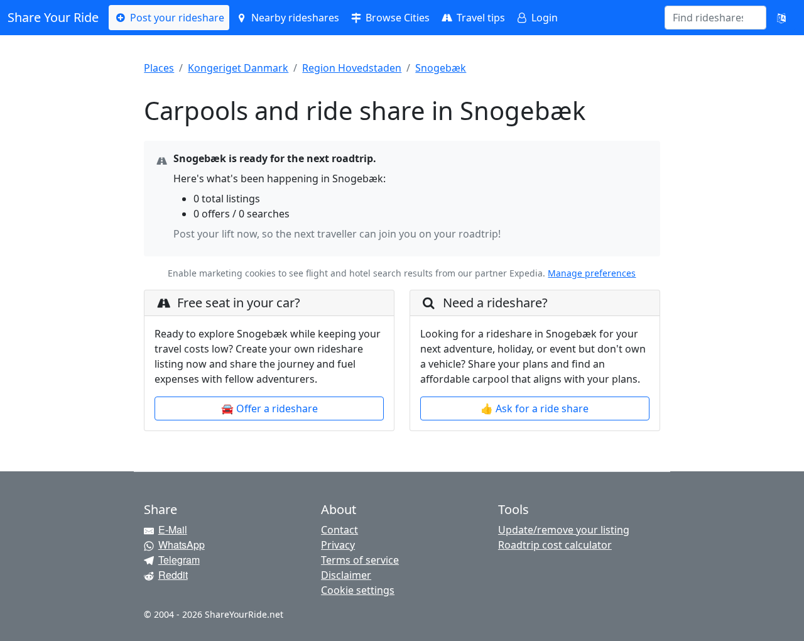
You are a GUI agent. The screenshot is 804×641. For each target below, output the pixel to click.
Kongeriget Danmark (238, 68)
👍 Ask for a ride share (535, 408)
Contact (339, 530)
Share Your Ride (53, 17)
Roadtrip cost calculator (555, 545)
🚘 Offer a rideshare (269, 408)
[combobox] (708, 17)
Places (159, 68)
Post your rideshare (176, 18)
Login (543, 18)
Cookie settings (357, 590)
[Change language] (781, 18)
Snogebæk (440, 68)
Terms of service (360, 560)
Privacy (338, 545)
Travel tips (479, 18)
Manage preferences (592, 273)
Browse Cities (396, 18)
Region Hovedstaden (351, 68)
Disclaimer (346, 575)
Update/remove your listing (563, 530)
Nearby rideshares (294, 18)
